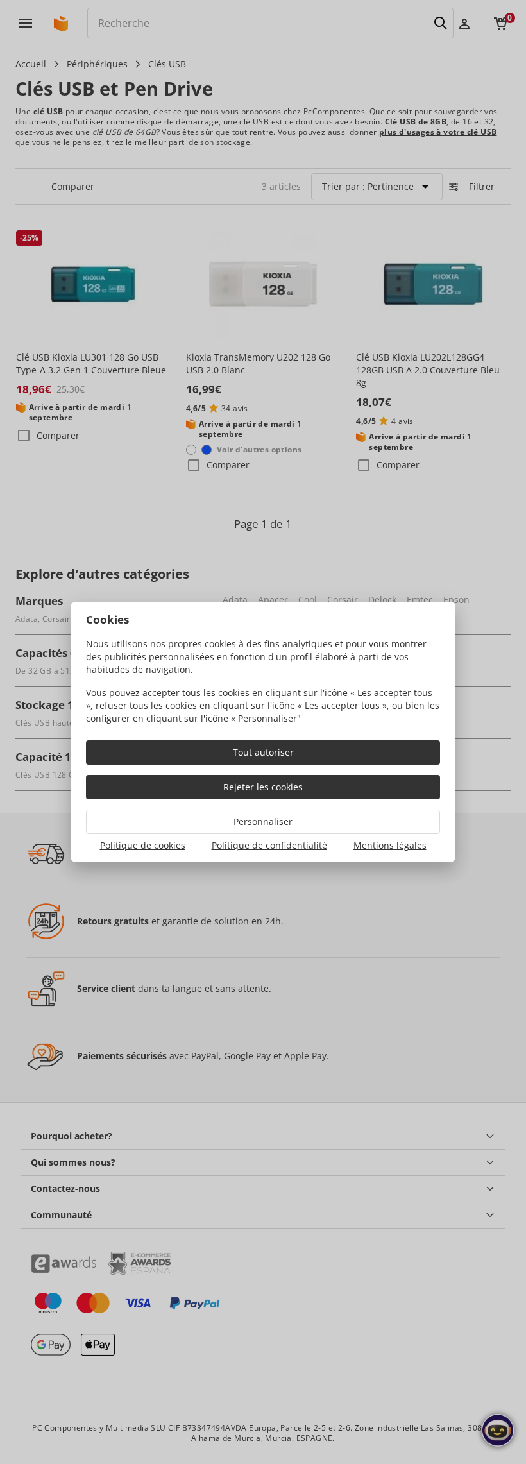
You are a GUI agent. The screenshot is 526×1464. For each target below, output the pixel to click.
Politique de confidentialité (269, 845)
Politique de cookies (142, 845)
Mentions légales (390, 845)
